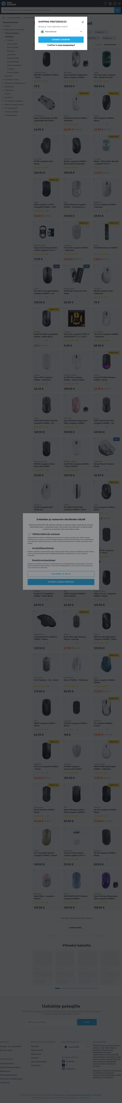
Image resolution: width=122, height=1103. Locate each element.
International (50, 32)
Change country (61, 40)
